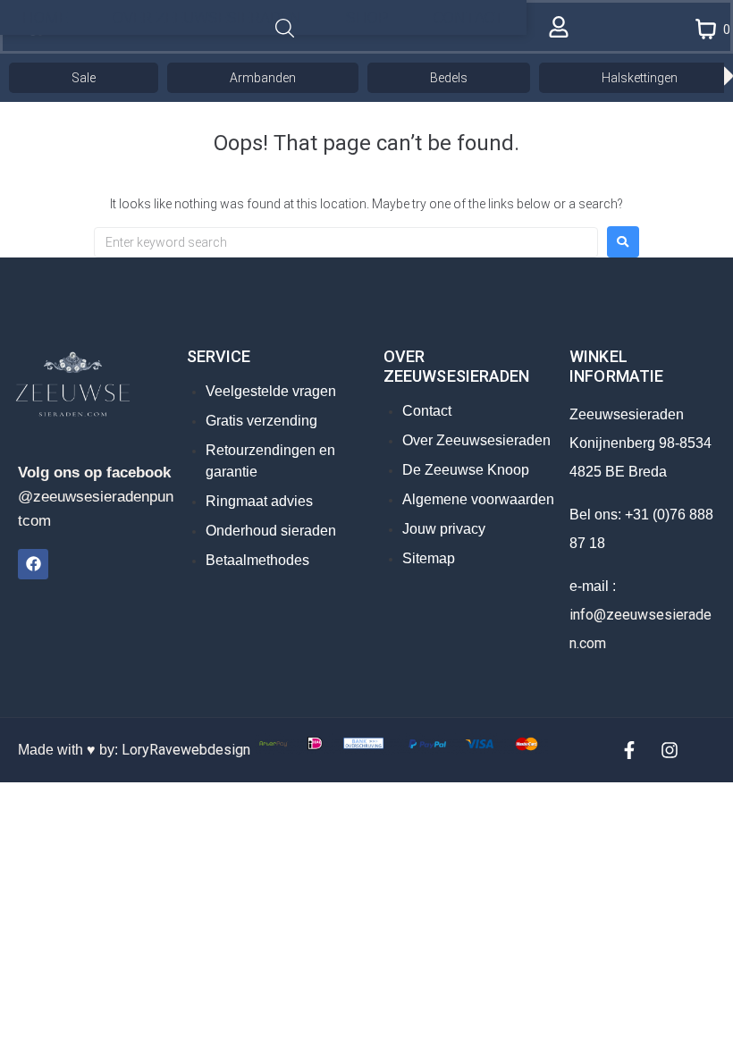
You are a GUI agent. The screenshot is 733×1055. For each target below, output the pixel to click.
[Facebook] (33, 564)
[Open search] (284, 29)
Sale (84, 78)
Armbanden (263, 78)
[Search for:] (346, 242)
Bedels (449, 78)
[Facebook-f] (629, 750)
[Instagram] (669, 750)
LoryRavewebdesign (186, 749)
